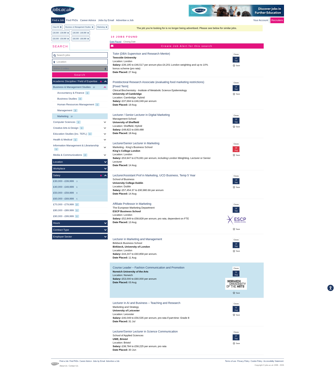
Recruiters (277, 20)
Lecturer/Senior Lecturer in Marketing (136, 143)
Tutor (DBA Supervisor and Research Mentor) (141, 53)
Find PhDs (72, 20)
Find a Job (58, 20)
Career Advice (88, 20)
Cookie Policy (256, 361)
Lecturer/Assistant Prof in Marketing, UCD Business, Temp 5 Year (154, 175)
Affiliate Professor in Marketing (132, 203)
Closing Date (129, 42)
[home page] (63, 11)
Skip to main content (12, 2)
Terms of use (230, 361)
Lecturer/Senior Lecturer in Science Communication (145, 331)
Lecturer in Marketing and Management (137, 239)
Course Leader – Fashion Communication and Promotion (148, 267)
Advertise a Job (125, 20)
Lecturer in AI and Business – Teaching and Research (146, 303)
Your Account (260, 20)
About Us (64, 366)
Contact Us (73, 366)
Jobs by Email (106, 20)
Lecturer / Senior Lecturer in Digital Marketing (141, 114)
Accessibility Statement (273, 361)
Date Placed (115, 42)
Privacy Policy (243, 361)
